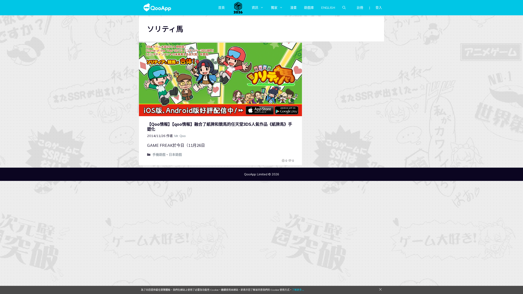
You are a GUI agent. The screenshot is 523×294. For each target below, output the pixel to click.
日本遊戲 (175, 155)
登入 (378, 8)
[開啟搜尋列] (344, 8)
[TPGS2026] (238, 7)
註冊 (360, 8)
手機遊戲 (158, 155)
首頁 (221, 8)
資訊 (255, 8)
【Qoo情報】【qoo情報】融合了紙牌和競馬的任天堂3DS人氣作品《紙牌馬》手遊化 (219, 127)
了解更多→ (298, 289)
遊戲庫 (309, 8)
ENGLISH (328, 8)
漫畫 (293, 8)
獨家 (274, 8)
